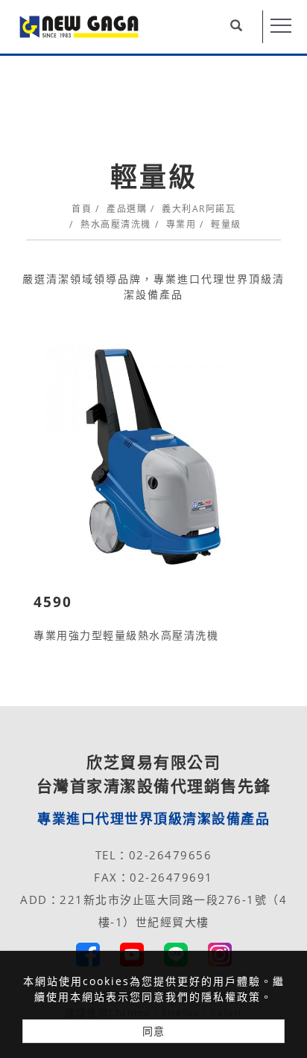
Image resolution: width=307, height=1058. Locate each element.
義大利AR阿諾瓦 (198, 208)
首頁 (82, 208)
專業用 (181, 224)
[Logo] (79, 26)
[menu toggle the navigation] (280, 26)
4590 (53, 602)
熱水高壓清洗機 (115, 224)
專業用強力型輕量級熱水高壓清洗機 (126, 635)
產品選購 (127, 208)
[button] (243, 27)
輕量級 (226, 224)
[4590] (153, 456)
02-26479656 (170, 854)
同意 (153, 1031)
